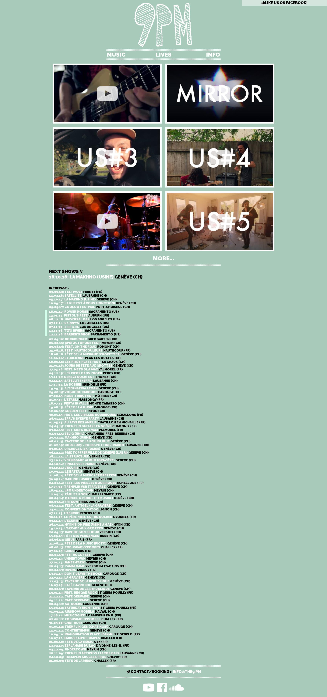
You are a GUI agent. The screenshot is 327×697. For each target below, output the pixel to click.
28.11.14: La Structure (79, 456)
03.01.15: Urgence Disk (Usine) (85, 449)
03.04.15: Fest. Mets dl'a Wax (86, 430)
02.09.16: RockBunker (83, 339)
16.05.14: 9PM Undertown (81, 490)
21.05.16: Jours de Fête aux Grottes (91, 365)
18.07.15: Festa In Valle (87, 403)
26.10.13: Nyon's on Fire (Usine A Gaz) (89, 524)
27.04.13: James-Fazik (77, 562)
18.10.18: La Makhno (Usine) (95, 277)
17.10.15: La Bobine (77, 384)
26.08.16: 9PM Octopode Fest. (85, 343)
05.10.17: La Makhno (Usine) (83, 299)
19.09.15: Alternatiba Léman (84, 388)
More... (163, 258)
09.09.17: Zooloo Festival (89, 307)
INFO (213, 54)
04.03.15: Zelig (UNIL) (92, 434)
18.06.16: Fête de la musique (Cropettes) (95, 354)
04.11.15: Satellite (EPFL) (83, 381)
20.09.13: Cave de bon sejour (85, 532)
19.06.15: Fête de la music (83, 407)
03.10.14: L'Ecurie (74, 468)
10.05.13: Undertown (77, 558)
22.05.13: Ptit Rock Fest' (81, 555)
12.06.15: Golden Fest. (77, 411)
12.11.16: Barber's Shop (85, 334)
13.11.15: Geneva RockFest (82, 377)
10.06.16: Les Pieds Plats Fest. (87, 362)
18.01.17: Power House (84, 311)
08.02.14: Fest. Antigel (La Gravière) (91, 505)
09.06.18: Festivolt (75, 292)
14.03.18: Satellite (78, 295)
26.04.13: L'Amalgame (88, 566)
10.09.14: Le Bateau (76, 471)
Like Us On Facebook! (286, 3)
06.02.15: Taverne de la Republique (90, 441)
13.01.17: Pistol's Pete (79, 315)
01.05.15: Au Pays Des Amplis (97, 422)
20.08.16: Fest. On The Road (84, 346)
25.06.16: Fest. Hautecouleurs (90, 350)
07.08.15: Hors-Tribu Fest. (83, 396)
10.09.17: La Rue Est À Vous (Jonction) (92, 303)
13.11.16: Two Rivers (82, 330)
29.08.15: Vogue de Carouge (85, 392)
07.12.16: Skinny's (79, 323)
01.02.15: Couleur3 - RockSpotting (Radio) (99, 445)
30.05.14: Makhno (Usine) (80, 479)
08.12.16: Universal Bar (84, 319)
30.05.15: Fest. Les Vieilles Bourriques (96, 415)
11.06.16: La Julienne (85, 358)
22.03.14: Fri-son (76, 502)
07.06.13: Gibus (70, 551)
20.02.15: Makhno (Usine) (80, 437)
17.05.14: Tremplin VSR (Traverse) (88, 487)
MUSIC (116, 54)
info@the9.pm (187, 672)
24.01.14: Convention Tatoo (84, 509)
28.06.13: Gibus (70, 539)
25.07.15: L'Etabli (76, 399)
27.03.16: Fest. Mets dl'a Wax (86, 369)
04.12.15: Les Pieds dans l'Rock (84, 373)
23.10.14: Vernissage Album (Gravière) (92, 460)
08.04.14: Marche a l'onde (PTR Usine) (91, 498)
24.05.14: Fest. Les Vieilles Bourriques (96, 483)
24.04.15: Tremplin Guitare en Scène (93, 426)
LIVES (163, 54)
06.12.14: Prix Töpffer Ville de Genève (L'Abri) (99, 452)
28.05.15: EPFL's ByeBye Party (86, 418)
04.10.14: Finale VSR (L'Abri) (82, 464)
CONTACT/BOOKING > (151, 672)
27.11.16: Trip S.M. (79, 327)
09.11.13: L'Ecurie (74, 521)
